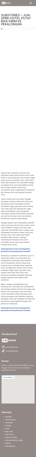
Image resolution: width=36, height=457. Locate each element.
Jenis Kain (9, 423)
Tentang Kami (10, 420)
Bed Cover (9, 431)
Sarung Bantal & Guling (13, 440)
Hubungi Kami (10, 446)
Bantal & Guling (11, 437)
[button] (30, 3)
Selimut (8, 443)
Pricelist (8, 425)
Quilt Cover (9, 434)
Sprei (7, 428)
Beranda (8, 417)
